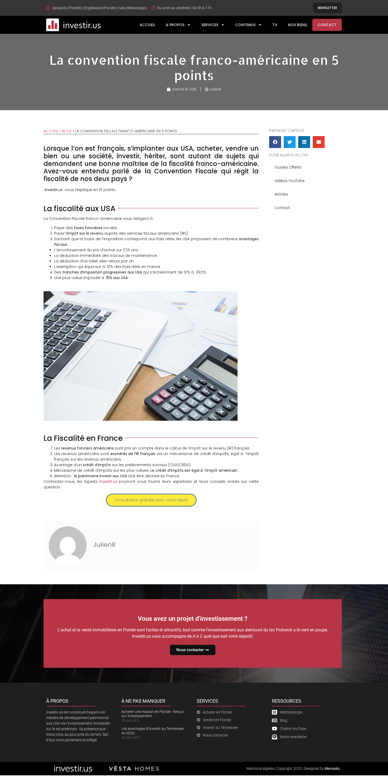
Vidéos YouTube (290, 180)
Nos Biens (297, 24)
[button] (275, 142)
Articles (281, 194)
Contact (327, 24)
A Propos (175, 24)
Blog (67, 131)
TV (274, 24)
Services (209, 24)
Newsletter (327, 8)
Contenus (245, 24)
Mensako (332, 768)
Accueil (147, 24)
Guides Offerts (288, 167)
